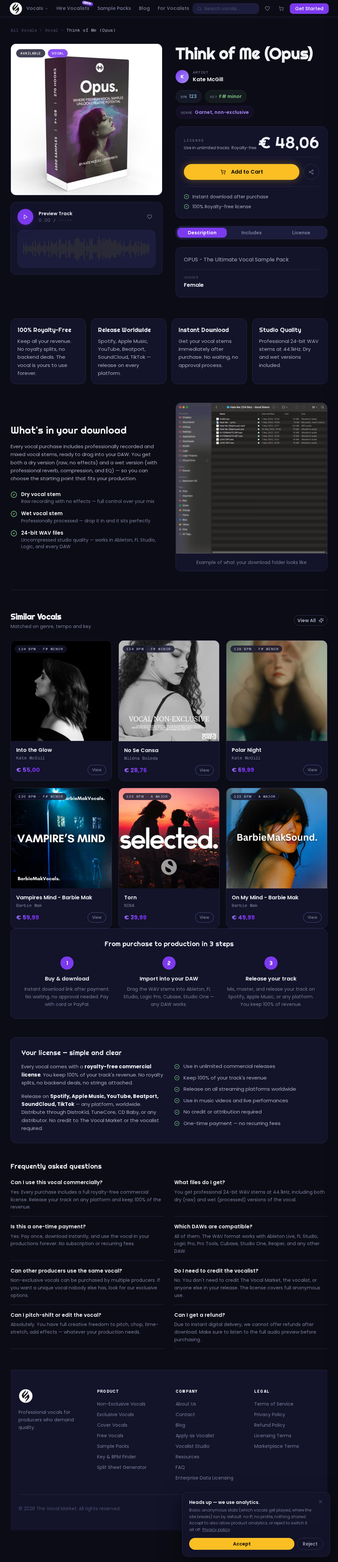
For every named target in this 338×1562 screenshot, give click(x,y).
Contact (185, 1414)
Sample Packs (114, 8)
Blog (144, 8)
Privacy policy (216, 1529)
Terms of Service (273, 1404)
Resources (187, 1456)
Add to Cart (247, 172)
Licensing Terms (272, 1435)
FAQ (180, 1467)
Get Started (309, 8)
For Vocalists (173, 8)
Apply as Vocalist (195, 1435)
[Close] (320, 1502)
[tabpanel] (251, 272)
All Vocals (24, 30)
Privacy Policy (269, 1414)
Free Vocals (110, 1435)
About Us (186, 1404)
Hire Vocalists (72, 8)
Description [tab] (202, 232)
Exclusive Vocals (115, 1414)
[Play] (25, 217)
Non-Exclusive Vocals (121, 1404)
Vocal (51, 30)
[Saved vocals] (267, 8)
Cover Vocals (112, 1425)
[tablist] (251, 232)
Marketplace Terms (276, 1446)
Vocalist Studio (193, 1446)
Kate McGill (208, 79)
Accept (242, 1544)
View (97, 770)
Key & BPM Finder (116, 1456)
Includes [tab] (251, 232)
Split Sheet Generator (122, 1467)
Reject (310, 1544)
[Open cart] (281, 8)
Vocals (34, 8)
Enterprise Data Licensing (204, 1478)
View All (306, 620)
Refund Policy (269, 1425)
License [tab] (301, 232)
